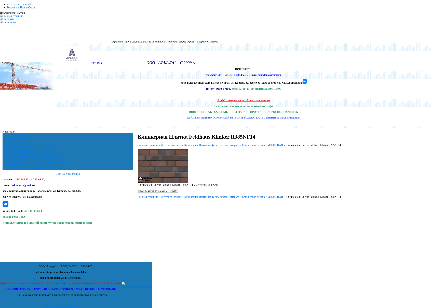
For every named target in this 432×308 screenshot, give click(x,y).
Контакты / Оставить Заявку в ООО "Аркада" (29, 146)
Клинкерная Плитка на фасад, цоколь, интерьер (211, 145)
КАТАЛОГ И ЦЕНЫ (15, 137)
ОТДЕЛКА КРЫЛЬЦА (16, 165)
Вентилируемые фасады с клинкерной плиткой (30, 155)
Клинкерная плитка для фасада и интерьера (28, 152)
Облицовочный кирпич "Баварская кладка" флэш (31, 168)
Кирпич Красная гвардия (17, 149)
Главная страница (13, 134)
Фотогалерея (10, 143)
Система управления (68, 173)
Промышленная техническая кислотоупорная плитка (33, 161)
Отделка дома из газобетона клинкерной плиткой (31, 158)
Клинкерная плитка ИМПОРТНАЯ (262, 145)
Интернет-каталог (171, 145)
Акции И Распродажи (15, 140)
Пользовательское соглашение (61, 306)
